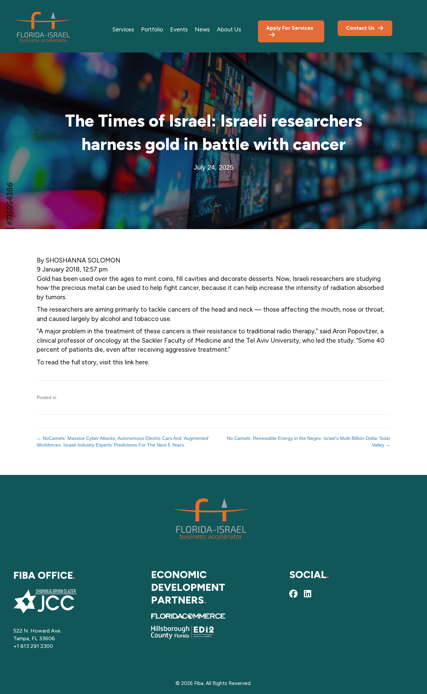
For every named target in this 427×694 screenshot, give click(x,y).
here (141, 362)
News (202, 29)
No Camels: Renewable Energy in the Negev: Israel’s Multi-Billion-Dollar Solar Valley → (308, 442)
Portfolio (152, 29)
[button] (294, 594)
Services (123, 29)
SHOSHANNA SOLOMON (83, 260)
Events (179, 29)
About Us (229, 29)
